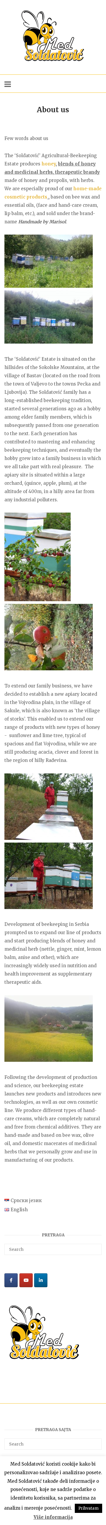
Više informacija (53, 1517)
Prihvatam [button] (88, 1508)
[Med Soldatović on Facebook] (11, 1280)
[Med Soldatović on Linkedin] (40, 1280)
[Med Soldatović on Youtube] (26, 1280)
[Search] (95, 1247)
